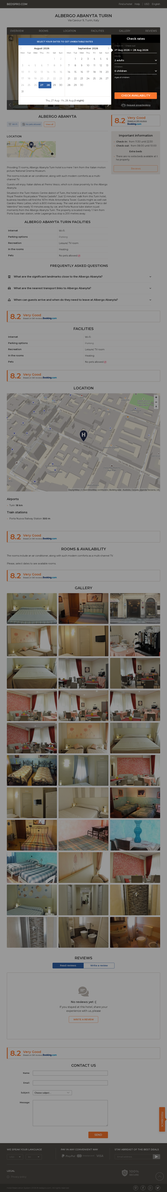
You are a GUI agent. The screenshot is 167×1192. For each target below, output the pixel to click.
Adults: (117, 56)
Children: (118, 66)
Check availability (135, 95)
